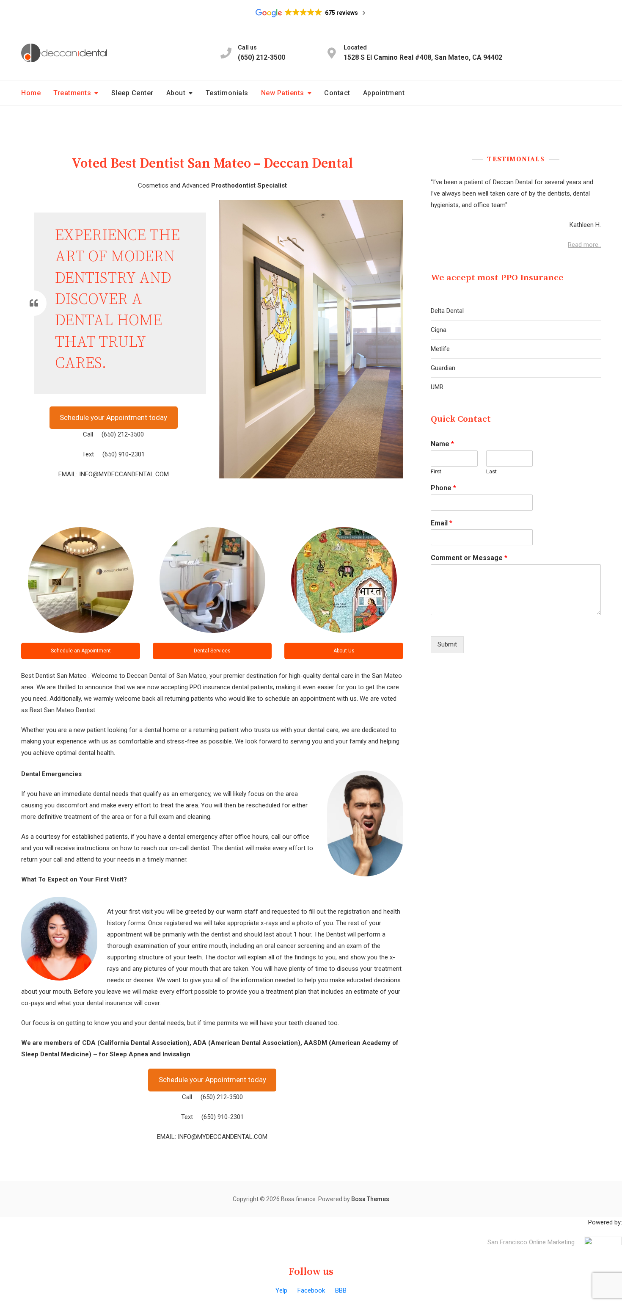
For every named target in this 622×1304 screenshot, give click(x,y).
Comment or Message (469, 558)
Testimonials (227, 93)
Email (441, 523)
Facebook (311, 1290)
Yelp (281, 1290)
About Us (344, 651)
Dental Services (212, 651)
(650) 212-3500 (261, 52)
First (436, 471)
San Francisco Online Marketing (531, 1242)
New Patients (282, 93)
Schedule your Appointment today (113, 417)
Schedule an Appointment (81, 651)
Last (491, 471)
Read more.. (584, 245)
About (176, 93)
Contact (337, 93)
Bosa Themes (370, 1199)
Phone (443, 488)
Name (442, 444)
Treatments (72, 93)
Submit (447, 644)
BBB (341, 1290)
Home (31, 93)
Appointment (384, 93)
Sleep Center (132, 93)
